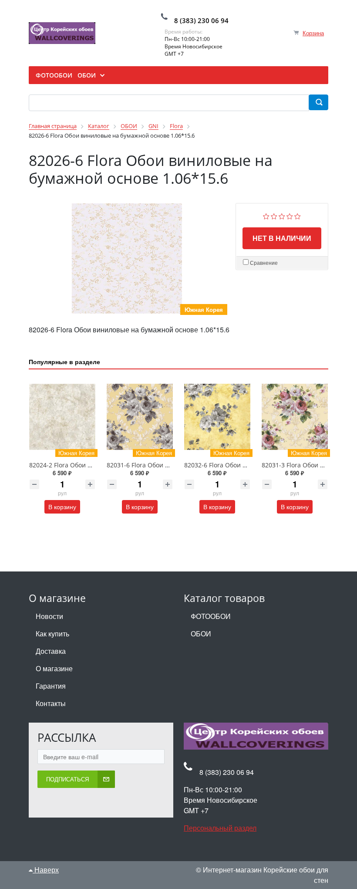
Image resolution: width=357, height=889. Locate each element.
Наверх (46, 870)
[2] (274, 215)
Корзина (313, 33)
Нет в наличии (282, 238)
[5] (297, 215)
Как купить (52, 634)
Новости (49, 616)
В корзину (62, 506)
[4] (289, 215)
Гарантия (51, 686)
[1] (266, 215)
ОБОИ (201, 634)
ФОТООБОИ (211, 616)
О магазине (54, 668)
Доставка (51, 651)
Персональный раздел (220, 828)
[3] (282, 215)
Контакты (51, 703)
